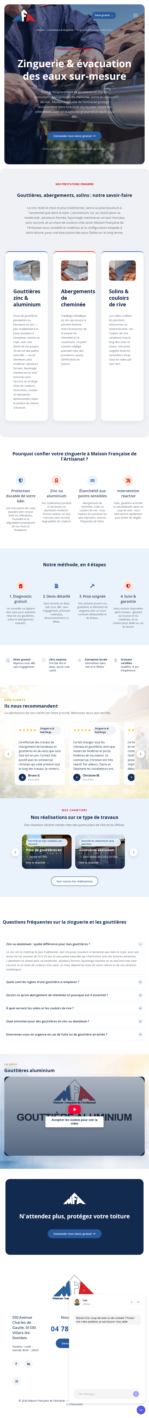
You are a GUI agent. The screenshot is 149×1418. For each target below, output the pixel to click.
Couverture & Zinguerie (60, 30)
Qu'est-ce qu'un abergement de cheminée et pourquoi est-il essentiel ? (57, 995)
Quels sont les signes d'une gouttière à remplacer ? (42, 982)
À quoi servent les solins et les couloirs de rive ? (40, 1008)
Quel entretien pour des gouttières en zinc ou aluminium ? (47, 1021)
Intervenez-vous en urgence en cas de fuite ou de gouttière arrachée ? (56, 1034)
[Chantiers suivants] (134, 852)
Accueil (40, 30)
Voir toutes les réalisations (75, 881)
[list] (74, 754)
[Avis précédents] (8, 754)
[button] (74, 944)
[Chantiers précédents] (15, 852)
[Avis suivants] (141, 754)
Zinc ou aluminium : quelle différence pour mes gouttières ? (48, 944)
